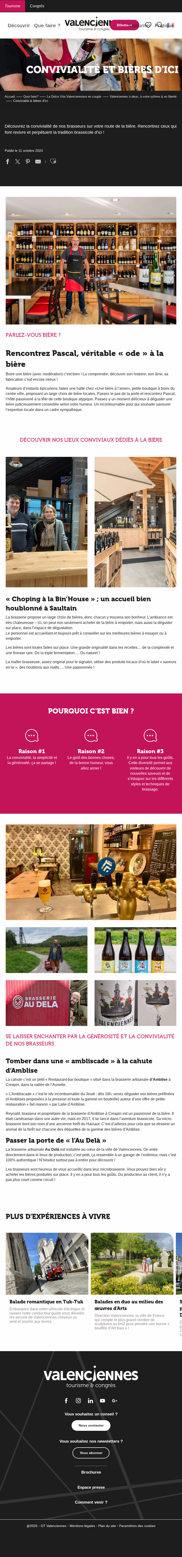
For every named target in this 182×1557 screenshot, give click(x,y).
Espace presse (91, 1487)
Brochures (91, 1472)
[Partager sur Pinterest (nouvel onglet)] (28, 162)
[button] (19, 25)
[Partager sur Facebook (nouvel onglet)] (7, 162)
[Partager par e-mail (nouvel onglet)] (38, 162)
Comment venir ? (91, 1502)
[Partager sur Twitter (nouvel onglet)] (17, 162)
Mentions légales (82, 1526)
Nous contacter (91, 1425)
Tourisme (12, 6)
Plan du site (107, 1526)
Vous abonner (91, 1453)
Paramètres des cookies (137, 1526)
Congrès (37, 6)
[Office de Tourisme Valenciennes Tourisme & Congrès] (94, 25)
